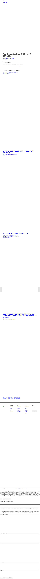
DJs (10, 410)
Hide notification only (10, 577)
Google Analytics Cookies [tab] (4, 533)
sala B (13, 58)
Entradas (7, 58)
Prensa (26, 408)
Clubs (11, 408)
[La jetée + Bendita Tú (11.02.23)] (39, 289)
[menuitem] (18, 488)
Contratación (27, 406)
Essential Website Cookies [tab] (4, 514)
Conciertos (11, 406)
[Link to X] (35, 488)
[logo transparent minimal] (5, 2)
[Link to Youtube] (36, 488)
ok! (1, 499)
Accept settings (3, 577)
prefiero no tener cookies (6, 499)
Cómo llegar (19, 406)
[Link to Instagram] (33, 488)
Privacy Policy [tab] (2, 570)
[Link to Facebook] (32, 488)
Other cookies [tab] (2, 562)
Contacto (18, 408)
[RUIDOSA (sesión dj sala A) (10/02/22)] (1, 289)
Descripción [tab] (5, 59)
